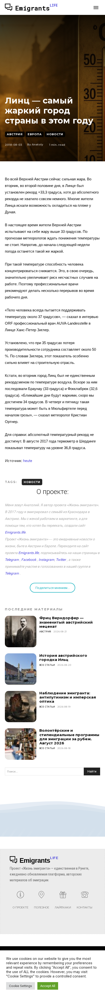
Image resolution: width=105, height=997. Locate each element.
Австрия (15, 134)
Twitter (61, 560)
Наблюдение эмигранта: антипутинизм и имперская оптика (67, 697)
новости (32, 482)
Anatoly (37, 144)
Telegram (12, 560)
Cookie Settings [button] (20, 986)
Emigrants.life (15, 532)
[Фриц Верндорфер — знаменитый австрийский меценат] (20, 631)
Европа (35, 134)
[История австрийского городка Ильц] (20, 669)
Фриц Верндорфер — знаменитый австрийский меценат (66, 622)
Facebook (28, 560)
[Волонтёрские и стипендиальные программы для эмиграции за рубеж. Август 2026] (20, 744)
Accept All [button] (47, 986)
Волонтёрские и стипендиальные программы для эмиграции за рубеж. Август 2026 (69, 736)
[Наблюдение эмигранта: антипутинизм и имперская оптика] (20, 706)
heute (27, 461)
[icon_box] (20, 901)
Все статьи (47, 665)
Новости (55, 134)
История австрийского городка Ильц (63, 657)
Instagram (46, 560)
